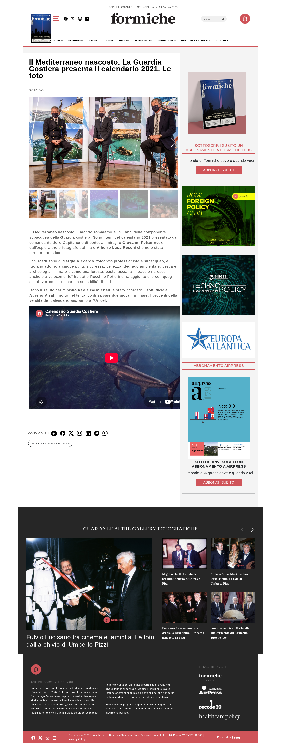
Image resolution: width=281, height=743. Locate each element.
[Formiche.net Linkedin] (87, 19)
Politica (56, 40)
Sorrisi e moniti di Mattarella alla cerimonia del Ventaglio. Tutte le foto (230, 633)
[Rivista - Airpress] (221, 690)
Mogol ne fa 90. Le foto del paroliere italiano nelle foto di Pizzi (182, 579)
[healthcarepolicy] (221, 717)
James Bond (143, 40)
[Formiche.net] (245, 19)
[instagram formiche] (47, 738)
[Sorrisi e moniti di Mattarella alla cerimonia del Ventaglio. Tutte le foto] (233, 607)
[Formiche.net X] (72, 19)
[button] (56, 28)
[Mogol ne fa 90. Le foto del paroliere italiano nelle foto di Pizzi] (184, 553)
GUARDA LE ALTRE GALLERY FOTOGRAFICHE (140, 529)
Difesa (124, 40)
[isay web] (236, 737)
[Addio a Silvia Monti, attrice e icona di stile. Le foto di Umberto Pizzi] (233, 553)
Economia (75, 40)
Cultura (222, 40)
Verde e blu (167, 40)
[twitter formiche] (40, 738)
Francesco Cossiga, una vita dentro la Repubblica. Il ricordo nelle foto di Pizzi (183, 633)
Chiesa (109, 40)
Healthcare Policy (196, 40)
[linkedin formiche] (54, 738)
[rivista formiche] (218, 418)
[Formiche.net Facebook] (65, 19)
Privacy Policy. (77, 739)
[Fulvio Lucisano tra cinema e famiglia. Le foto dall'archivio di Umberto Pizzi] (89, 584)
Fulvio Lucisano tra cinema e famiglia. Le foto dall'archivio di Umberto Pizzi (90, 641)
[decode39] (221, 704)
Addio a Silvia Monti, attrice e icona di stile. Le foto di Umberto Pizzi (231, 579)
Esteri (93, 40)
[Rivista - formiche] (221, 677)
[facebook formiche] (33, 738)
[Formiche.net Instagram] (80, 19)
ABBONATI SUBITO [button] (218, 170)
